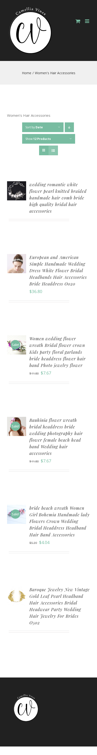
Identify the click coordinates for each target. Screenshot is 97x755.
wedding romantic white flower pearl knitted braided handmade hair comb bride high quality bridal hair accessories (58, 198)
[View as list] (53, 150)
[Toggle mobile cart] (78, 21)
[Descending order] (69, 127)
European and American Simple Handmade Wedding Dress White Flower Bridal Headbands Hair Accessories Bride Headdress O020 (58, 271)
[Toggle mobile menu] (87, 21)
